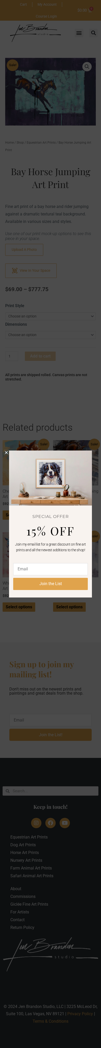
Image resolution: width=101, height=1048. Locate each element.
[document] (50, 524)
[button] (6, 452)
